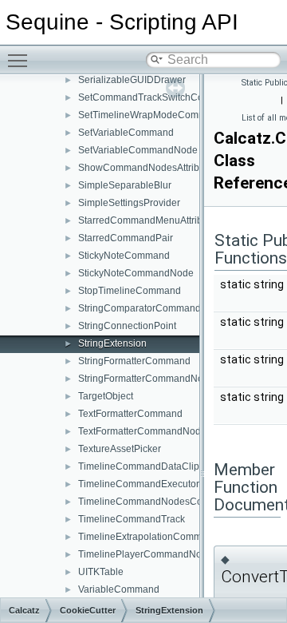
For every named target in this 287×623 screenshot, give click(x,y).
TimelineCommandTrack (131, 519)
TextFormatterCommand (130, 413)
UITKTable (101, 571)
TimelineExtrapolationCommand (148, 536)
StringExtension (112, 343)
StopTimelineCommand (129, 290)
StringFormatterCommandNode (146, 378)
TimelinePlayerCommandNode (145, 554)
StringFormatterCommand (134, 361)
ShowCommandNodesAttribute (145, 167)
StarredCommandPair (125, 238)
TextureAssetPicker (119, 448)
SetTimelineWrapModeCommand (150, 115)
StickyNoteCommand (124, 255)
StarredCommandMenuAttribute (147, 220)
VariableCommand (118, 589)
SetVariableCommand (126, 132)
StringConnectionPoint (127, 325)
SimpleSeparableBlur (124, 185)
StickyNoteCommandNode (136, 273)
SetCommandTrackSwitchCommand (157, 97)
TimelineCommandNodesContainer (155, 501)
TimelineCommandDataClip (138, 466)
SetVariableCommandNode (138, 150)
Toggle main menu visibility (20, 60)
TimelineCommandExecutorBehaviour (161, 484)
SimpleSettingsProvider (129, 202)
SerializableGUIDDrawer (132, 79)
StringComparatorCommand (139, 308)
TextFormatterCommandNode (142, 431)
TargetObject (105, 396)
